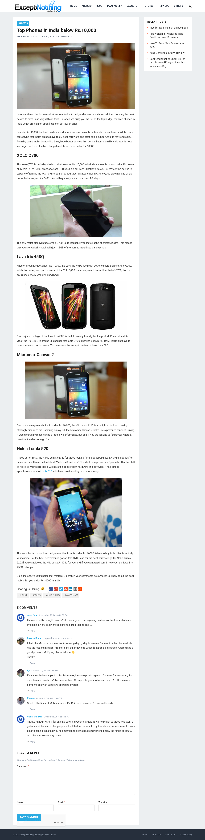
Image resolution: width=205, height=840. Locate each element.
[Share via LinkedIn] (70, 590)
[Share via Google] (56, 590)
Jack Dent (32, 615)
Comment (23, 766)
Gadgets (132, 6)
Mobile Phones (53, 595)
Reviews (164, 6)
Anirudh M (23, 36)
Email (61, 802)
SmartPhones (71, 595)
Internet (149, 6)
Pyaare (31, 698)
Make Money (114, 6)
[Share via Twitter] (61, 590)
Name (21, 802)
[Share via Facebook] (51, 590)
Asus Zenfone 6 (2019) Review (167, 52)
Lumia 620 (46, 471)
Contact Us (170, 834)
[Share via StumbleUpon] (66, 590)
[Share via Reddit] (80, 590)
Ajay (29, 670)
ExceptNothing (27, 834)
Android (87, 6)
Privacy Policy (186, 834)
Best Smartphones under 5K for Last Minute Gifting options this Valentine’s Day (167, 62)
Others (178, 6)
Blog (99, 6)
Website (102, 802)
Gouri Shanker (34, 716)
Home (73, 6)
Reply (32, 631)
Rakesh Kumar (34, 638)
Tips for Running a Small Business (169, 27)
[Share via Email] (75, 590)
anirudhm (51, 834)
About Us (156, 834)
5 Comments (65, 36)
